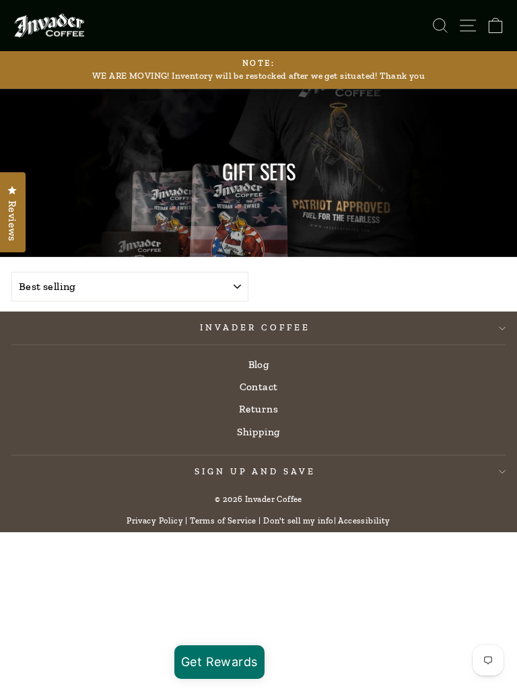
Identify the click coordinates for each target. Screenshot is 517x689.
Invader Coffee (255, 327)
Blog (258, 365)
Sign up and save (255, 471)
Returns (258, 409)
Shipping (258, 432)
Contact (259, 387)
